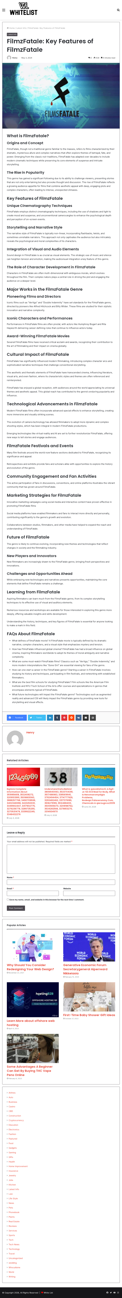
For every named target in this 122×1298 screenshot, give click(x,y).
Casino (12, 1106)
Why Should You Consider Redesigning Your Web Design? (30, 967)
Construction (15, 1116)
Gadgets (13, 1148)
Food (11, 1143)
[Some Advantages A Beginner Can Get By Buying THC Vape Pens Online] (33, 1048)
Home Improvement (18, 1166)
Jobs (11, 1180)
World (11, 1272)
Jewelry (12, 1175)
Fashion (12, 1134)
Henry (14, 58)
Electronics (14, 1129)
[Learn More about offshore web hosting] (33, 999)
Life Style (13, 1198)
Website (67, 888)
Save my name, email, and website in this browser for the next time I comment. (46, 899)
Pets (11, 1207)
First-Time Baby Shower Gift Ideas (89, 1015)
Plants (12, 1217)
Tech (11, 1240)
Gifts (11, 1157)
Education (13, 1125)
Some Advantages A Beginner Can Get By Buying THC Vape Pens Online (30, 1071)
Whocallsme (14, 1267)
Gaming (12, 1152)
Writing (12, 1276)
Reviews (13, 1226)
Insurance (13, 1171)
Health (12, 1162)
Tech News (14, 1244)
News (11, 1203)
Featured (13, 1139)
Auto (11, 1097)
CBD (11, 1111)
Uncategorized (16, 1258)
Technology (14, 1249)
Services (13, 1230)
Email (10, 888)
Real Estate (14, 1221)
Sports (12, 1235)
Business (13, 1102)
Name (10, 877)
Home (12, 28)
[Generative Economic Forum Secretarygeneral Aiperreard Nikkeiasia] (89, 946)
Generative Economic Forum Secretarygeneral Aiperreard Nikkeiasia (85, 969)
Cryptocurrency (16, 1120)
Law (11, 1194)
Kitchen (12, 1185)
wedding (13, 1263)
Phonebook (14, 1212)
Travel (12, 1253)
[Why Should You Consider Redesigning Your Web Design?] (33, 946)
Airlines (12, 1093)
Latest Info (21, 28)
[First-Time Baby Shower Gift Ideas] (89, 996)
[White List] (24, 10)
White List (48, 1292)
